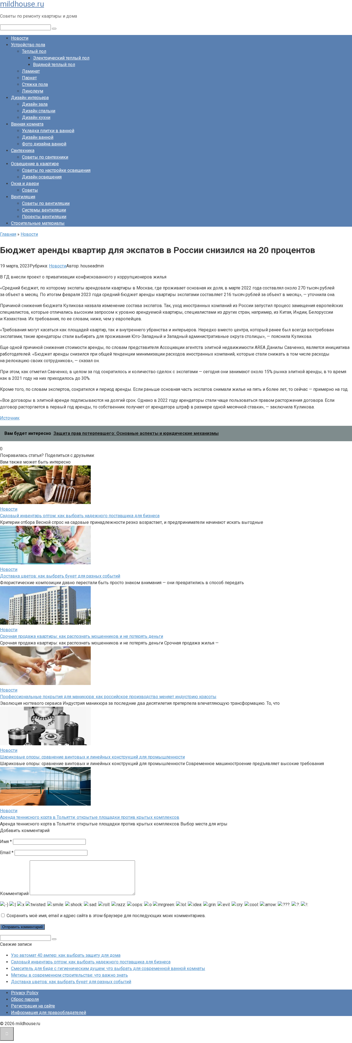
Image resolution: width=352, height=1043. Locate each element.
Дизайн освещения (42, 177)
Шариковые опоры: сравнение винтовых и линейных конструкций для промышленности (92, 757)
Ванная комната (27, 124)
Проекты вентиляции (44, 216)
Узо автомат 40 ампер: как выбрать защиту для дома (65, 955)
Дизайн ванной (37, 137)
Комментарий (14, 893)
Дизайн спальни (38, 110)
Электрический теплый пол (61, 58)
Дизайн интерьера (30, 97)
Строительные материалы (38, 223)
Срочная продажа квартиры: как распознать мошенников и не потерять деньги (81, 636)
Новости (19, 38)
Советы (30, 190)
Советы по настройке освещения (56, 170)
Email (6, 852)
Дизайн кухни (36, 117)
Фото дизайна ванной (44, 144)
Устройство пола (28, 44)
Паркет (29, 77)
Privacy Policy (24, 992)
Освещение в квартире (35, 163)
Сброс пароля (25, 999)
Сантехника (22, 150)
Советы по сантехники (45, 157)
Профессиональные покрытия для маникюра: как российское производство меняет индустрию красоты (108, 696)
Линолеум (32, 91)
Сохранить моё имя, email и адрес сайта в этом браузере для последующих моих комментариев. (106, 915)
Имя (6, 841)
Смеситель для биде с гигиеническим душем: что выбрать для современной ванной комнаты (108, 968)
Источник (10, 418)
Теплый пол (34, 51)
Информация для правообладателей (48, 1012)
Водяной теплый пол (54, 64)
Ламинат (31, 71)
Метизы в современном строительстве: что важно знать (69, 975)
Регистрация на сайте (33, 1006)
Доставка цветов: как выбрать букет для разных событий (60, 576)
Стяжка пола (35, 84)
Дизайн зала (35, 104)
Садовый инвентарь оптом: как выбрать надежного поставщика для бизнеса (80, 515)
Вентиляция (23, 196)
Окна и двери (25, 183)
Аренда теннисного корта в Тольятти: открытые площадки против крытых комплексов (89, 817)
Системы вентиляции (44, 210)
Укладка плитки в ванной (48, 130)
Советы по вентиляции (46, 203)
